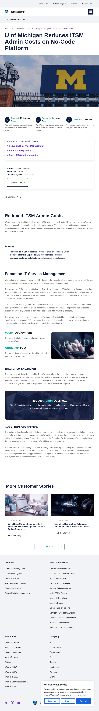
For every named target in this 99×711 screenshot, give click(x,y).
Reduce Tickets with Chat (60, 588)
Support (53, 662)
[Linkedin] (6, 703)
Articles (8, 662)
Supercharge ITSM (58, 579)
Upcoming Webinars (13, 652)
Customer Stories (12, 642)
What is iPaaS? (11, 677)
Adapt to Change (57, 603)
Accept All (83, 701)
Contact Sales (56, 647)
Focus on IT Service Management (26, 146)
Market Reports (11, 657)
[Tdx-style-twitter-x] (12, 703)
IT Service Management (15, 569)
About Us (53, 642)
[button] (81, 196)
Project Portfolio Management (17, 593)
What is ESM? (11, 672)
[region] (67, 693)
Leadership (54, 667)
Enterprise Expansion (20, 150)
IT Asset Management (14, 574)
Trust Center (55, 652)
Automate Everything (58, 598)
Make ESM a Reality (58, 593)
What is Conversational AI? (16, 682)
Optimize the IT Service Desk (62, 574)
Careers (53, 657)
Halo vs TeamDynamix (59, 623)
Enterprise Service (13, 588)
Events (52, 677)
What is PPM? (11, 687)
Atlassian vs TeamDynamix (61, 628)
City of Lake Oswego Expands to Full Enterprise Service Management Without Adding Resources (26, 526)
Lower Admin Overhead (60, 569)
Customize (52, 701)
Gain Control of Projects (60, 608)
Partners (53, 672)
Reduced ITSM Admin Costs (23, 141)
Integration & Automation (15, 583)
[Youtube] (19, 703)
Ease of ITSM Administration (23, 155)
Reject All (67, 701)
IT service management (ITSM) (54, 289)
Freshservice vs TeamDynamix (63, 618)
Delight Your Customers (60, 583)
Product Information (13, 647)
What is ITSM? (11, 667)
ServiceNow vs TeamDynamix (62, 613)
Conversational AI (12, 579)
